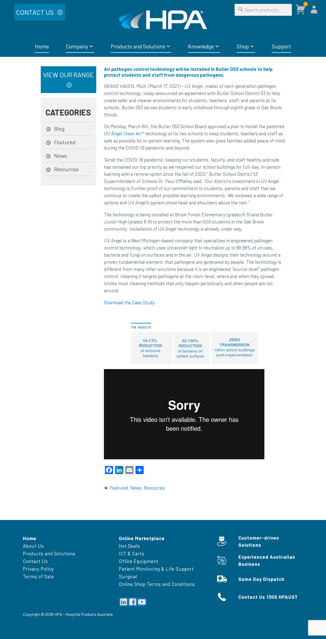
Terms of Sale (38, 576)
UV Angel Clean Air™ (124, 133)
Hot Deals (129, 546)
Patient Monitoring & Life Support (156, 569)
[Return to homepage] (163, 19)
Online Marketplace (142, 538)
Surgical (128, 576)
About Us (33, 546)
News (135, 488)
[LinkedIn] (123, 602)
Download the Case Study (129, 302)
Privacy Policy (38, 569)
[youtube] (141, 602)
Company (77, 46)
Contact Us (35, 12)
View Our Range (68, 75)
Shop (243, 46)
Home (42, 46)
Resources (154, 488)
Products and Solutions (138, 46)
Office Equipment (138, 561)
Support (281, 46)
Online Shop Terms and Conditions (157, 584)
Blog (59, 128)
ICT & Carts (132, 553)
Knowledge (201, 46)
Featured (119, 488)
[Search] (241, 10)
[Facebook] (132, 602)
